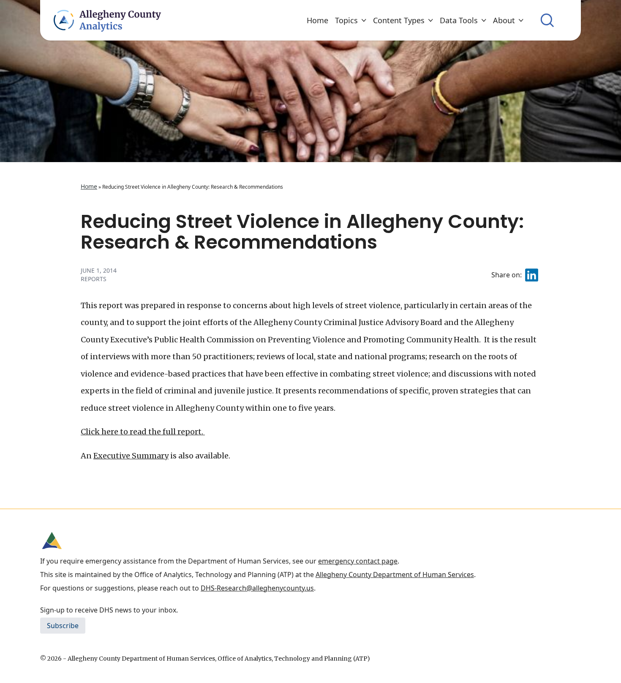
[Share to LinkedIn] (531, 275)
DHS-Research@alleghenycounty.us (257, 588)
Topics (346, 20)
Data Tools (459, 20)
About (504, 20)
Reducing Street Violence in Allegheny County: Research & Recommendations (302, 231)
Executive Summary (131, 456)
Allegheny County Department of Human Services (395, 574)
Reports (93, 279)
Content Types (399, 20)
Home (317, 20)
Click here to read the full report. (143, 431)
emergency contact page (358, 561)
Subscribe (63, 625)
